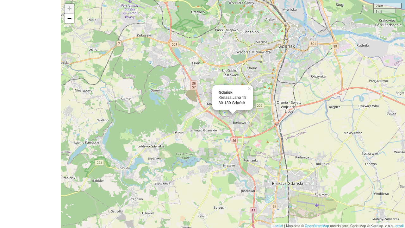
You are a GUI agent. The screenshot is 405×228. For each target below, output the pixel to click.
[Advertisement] (30, 114)
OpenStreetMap (317, 225)
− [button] (69, 18)
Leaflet (278, 225)
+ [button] (69, 8)
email (399, 225)
